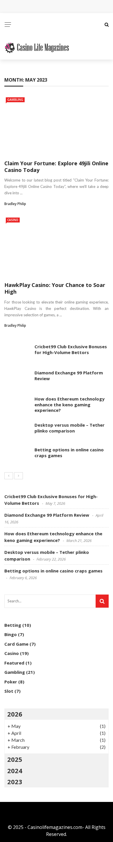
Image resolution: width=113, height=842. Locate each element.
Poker (10, 682)
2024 (14, 770)
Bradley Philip (15, 203)
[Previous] (8, 475)
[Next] (18, 475)
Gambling (15, 100)
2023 (14, 781)
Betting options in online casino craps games (69, 452)
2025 (14, 759)
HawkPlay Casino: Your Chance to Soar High (54, 288)
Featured (14, 663)
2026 (14, 714)
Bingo (10, 634)
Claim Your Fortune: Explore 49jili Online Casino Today (56, 166)
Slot (8, 691)
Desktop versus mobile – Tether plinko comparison (69, 428)
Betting (12, 625)
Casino (12, 220)
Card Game (16, 644)
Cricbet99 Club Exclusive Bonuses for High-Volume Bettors (70, 349)
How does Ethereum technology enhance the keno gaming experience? (69, 404)
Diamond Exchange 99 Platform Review (68, 375)
